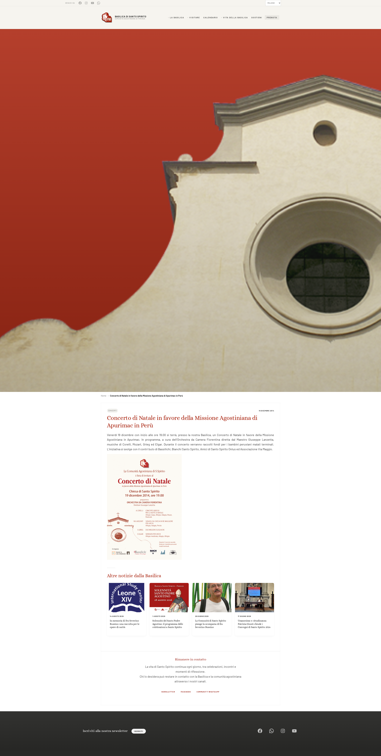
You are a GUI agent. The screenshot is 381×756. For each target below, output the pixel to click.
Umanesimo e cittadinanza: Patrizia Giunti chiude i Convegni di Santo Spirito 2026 (254, 624)
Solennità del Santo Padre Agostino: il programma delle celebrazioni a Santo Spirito (167, 624)
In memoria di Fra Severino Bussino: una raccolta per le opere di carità (124, 624)
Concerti (112, 411)
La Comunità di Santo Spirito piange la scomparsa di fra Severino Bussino (210, 624)
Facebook (186, 692)
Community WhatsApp (208, 692)
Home (103, 395)
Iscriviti (138, 731)
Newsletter (168, 692)
